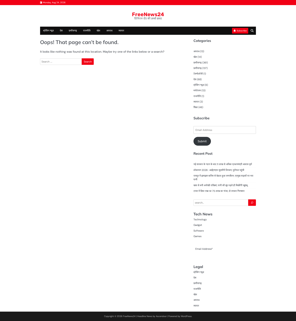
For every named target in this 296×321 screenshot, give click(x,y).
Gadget (197, 225)
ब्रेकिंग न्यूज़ (48, 30)
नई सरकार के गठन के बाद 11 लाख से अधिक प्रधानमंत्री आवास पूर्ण (222, 164)
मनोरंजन (197, 90)
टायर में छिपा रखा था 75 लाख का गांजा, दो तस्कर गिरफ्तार (219, 191)
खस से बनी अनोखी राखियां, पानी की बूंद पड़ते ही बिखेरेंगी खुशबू (220, 185)
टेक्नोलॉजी (198, 73)
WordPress (186, 316)
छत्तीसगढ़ (73, 30)
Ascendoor (161, 316)
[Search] (252, 202)
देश (61, 30)
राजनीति (86, 30)
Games (197, 236)
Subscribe (242, 30)
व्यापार (121, 30)
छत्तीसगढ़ (197, 68)
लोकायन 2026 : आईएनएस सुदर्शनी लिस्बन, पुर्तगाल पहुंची (218, 170)
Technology (200, 219)
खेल (98, 30)
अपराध (109, 30)
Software (198, 230)
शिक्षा (195, 107)
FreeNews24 (148, 14)
